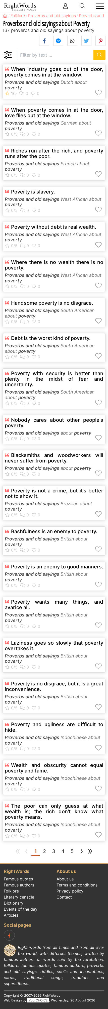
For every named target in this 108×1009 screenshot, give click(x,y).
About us (65, 878)
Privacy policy (70, 891)
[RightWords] (5, 15)
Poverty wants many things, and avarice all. (54, 604)
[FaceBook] (9, 935)
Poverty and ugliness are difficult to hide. (54, 727)
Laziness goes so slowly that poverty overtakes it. (54, 645)
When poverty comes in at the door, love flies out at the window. (54, 112)
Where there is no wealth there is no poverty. (54, 264)
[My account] (65, 6)
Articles (11, 915)
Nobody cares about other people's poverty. (54, 422)
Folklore (11, 891)
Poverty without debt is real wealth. (53, 227)
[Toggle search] (82, 6)
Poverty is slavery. (33, 192)
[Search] (99, 55)
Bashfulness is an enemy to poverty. (54, 531)
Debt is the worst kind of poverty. (51, 338)
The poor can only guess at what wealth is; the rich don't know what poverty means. (54, 811)
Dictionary (13, 903)
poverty (13, 87)
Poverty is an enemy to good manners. (57, 566)
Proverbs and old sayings (32, 82)
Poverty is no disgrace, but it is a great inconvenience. (54, 686)
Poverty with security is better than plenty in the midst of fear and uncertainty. (54, 379)
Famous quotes (18, 878)
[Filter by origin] (8, 55)
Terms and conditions (77, 884)
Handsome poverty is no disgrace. (52, 303)
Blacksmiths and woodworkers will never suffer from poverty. (54, 457)
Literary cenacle (19, 897)
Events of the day (20, 909)
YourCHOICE (38, 1000)
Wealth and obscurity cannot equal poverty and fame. (54, 767)
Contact (64, 897)
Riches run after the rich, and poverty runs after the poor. (54, 153)
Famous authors (19, 884)
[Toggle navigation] (98, 6)
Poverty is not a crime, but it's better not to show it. (54, 493)
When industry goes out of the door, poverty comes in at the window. (54, 71)
